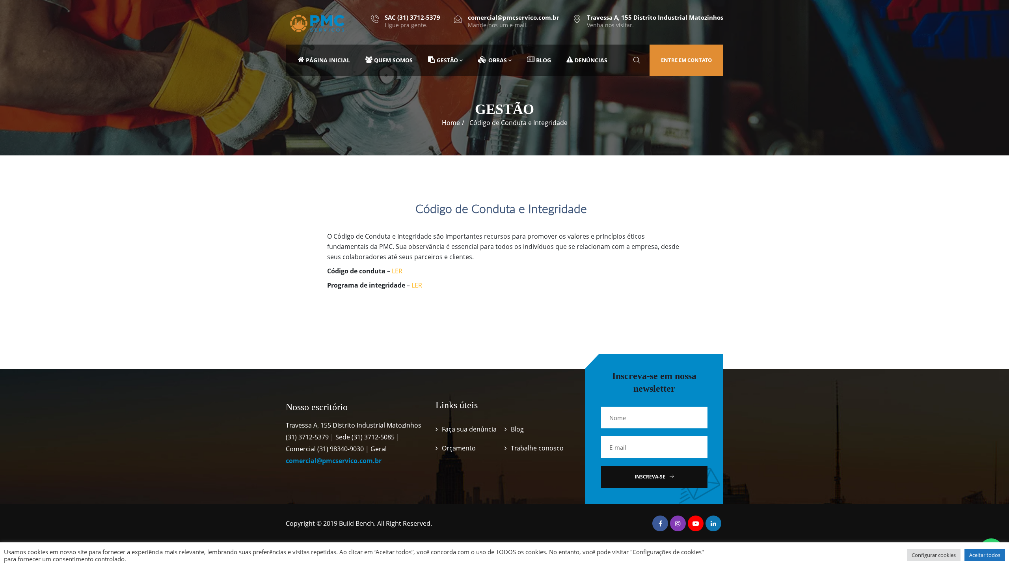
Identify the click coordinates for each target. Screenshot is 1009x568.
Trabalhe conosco (537, 448)
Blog (517, 429)
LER (397, 271)
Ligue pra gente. (412, 21)
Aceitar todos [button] (984, 555)
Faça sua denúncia (469, 429)
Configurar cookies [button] (934, 555)
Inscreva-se (650, 476)
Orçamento (459, 448)
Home (451, 122)
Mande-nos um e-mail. (513, 21)
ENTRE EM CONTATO (686, 60)
